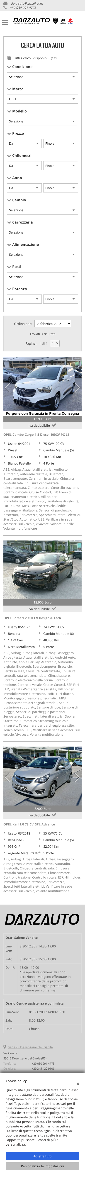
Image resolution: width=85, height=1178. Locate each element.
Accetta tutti (42, 1156)
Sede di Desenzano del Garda (30, 1047)
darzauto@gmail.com (27, 3)
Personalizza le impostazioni (42, 1166)
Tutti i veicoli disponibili (35, 58)
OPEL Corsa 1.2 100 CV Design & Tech (32, 618)
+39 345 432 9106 (43, 1068)
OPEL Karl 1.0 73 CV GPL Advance (29, 824)
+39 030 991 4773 (23, 7)
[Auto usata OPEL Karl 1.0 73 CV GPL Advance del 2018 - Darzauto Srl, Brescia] (42, 776)
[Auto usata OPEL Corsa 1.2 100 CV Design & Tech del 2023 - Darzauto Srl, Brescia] (42, 569)
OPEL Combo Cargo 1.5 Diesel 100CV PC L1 (36, 434)
